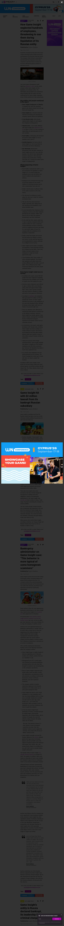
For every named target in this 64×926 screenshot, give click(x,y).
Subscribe (57, 918)
